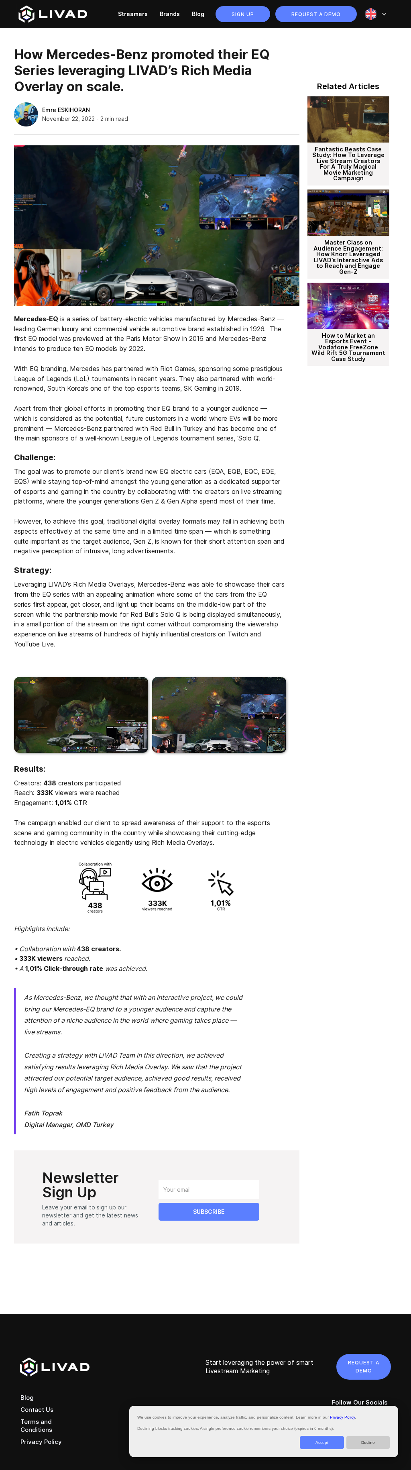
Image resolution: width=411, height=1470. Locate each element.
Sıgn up (243, 14)
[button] (376, 14)
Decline (368, 1442)
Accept (321, 1442)
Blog (198, 13)
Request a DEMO (316, 14)
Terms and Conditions (36, 1425)
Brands (170, 13)
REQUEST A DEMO (363, 1367)
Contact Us (36, 1409)
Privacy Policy (342, 1417)
